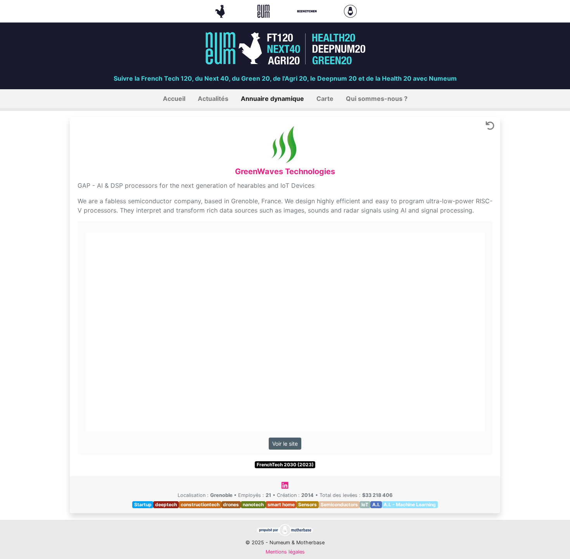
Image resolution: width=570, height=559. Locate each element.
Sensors (307, 504)
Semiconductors (339, 504)
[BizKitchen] (308, 10)
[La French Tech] (221, 10)
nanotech (253, 504)
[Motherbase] (350, 10)
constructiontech (200, 504)
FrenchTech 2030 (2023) (285, 464)
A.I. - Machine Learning (409, 504)
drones (231, 504)
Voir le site (285, 443)
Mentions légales (285, 552)
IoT (364, 504)
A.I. (376, 504)
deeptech (166, 504)
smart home (281, 504)
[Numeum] (264, 10)
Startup (143, 504)
